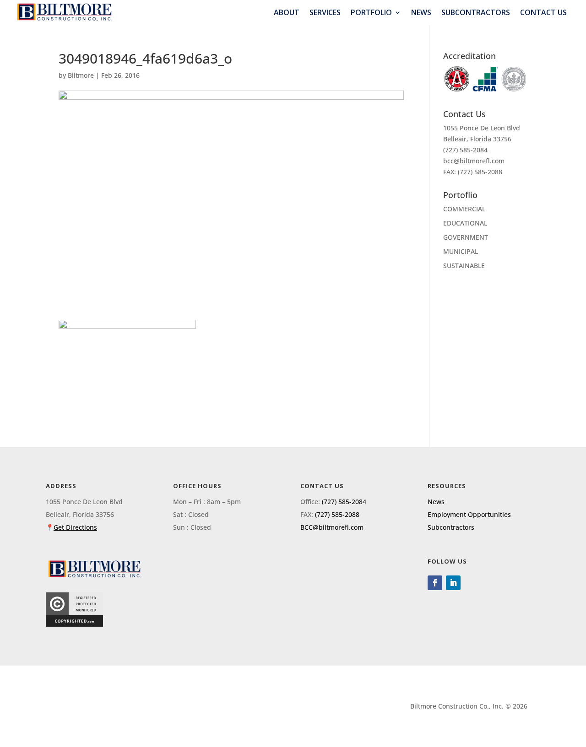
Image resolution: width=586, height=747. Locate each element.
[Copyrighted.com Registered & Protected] (74, 624)
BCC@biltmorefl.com (332, 527)
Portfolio (371, 12)
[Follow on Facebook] (435, 582)
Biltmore (81, 75)
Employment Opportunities (469, 514)
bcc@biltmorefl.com (474, 160)
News (421, 12)
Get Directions (75, 527)
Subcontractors (475, 12)
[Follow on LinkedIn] (453, 582)
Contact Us (543, 12)
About (286, 12)
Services (325, 12)
